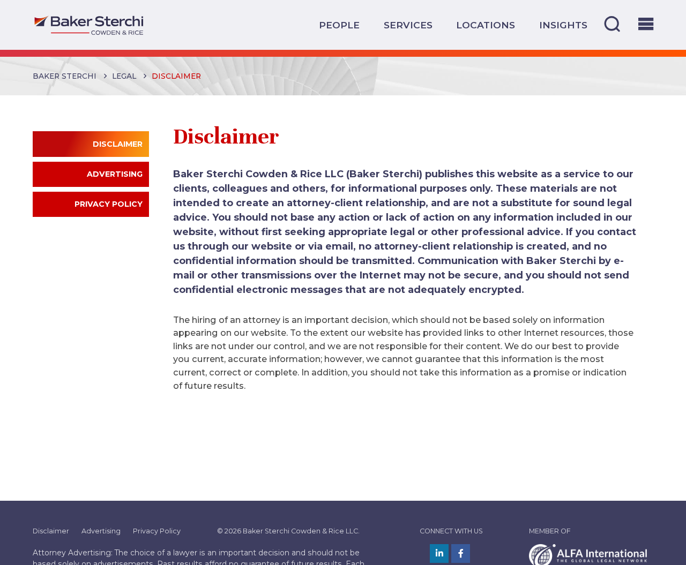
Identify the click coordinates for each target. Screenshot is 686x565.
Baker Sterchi (64, 76)
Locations (485, 25)
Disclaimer (51, 531)
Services (408, 25)
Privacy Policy (157, 531)
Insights (563, 25)
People (339, 25)
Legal (124, 76)
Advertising (101, 531)
